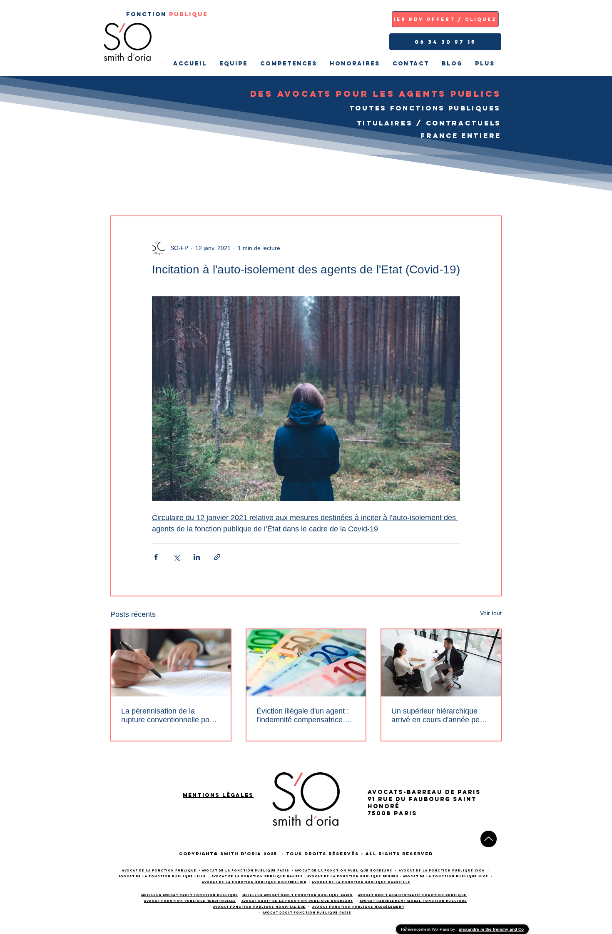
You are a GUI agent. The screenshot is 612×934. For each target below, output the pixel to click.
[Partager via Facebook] (156, 557)
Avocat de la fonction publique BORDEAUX (343, 870)
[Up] (488, 839)
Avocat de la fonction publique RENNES (353, 876)
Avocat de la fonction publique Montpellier (254, 882)
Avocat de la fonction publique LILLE (162, 876)
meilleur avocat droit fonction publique (189, 895)
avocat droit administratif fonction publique (412, 895)
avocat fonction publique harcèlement (358, 907)
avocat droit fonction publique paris (307, 912)
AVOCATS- (387, 792)
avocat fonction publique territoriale (190, 901)
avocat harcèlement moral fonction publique (413, 901)
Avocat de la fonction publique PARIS (245, 870)
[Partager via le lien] (217, 557)
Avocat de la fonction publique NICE (445, 876)
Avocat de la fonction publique (159, 870)
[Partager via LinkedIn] (197, 557)
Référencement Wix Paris (425, 929)
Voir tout (491, 613)
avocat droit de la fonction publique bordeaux (297, 901)
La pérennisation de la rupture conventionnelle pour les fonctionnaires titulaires (168, 715)
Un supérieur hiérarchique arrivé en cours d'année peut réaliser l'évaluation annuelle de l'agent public (438, 715)
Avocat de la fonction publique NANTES (257, 876)
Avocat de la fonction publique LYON (442, 870)
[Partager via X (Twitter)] (176, 557)
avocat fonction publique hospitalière (259, 907)
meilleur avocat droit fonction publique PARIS (297, 895)
